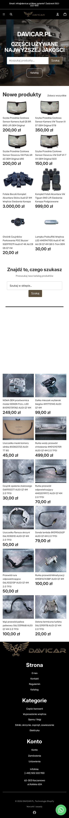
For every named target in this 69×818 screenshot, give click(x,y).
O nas (35, 673)
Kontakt (34, 678)
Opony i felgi (34, 719)
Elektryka (35, 730)
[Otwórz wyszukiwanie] (11, 14)
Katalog (34, 72)
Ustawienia (35, 761)
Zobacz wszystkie (56, 95)
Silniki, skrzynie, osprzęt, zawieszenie (34, 725)
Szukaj (55, 60)
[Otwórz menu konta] (57, 14)
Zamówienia (34, 755)
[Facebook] (34, 812)
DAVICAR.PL (28, 801)
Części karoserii (34, 708)
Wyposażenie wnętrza (34, 714)
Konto (34, 749)
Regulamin (34, 684)
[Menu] (4, 14)
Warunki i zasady (34, 806)
